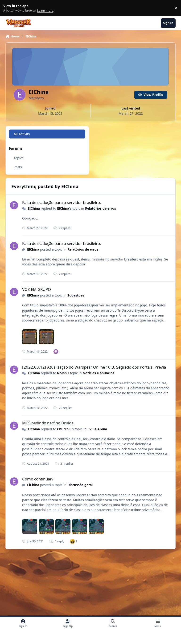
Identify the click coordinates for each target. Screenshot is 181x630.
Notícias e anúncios (98, 373)
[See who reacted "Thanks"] (55, 352)
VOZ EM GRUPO (36, 289)
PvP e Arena (97, 429)
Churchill (64, 429)
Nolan (62, 373)
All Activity (22, 134)
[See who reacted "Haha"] (72, 541)
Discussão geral (80, 485)
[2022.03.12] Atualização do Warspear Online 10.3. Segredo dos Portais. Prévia (94, 367)
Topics (19, 158)
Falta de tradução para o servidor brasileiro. (61, 202)
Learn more (9, 8)
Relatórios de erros (100, 208)
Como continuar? (37, 479)
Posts (18, 167)
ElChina (34, 208)
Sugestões (75, 295)
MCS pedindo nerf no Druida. (48, 423)
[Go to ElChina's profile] (14, 205)
